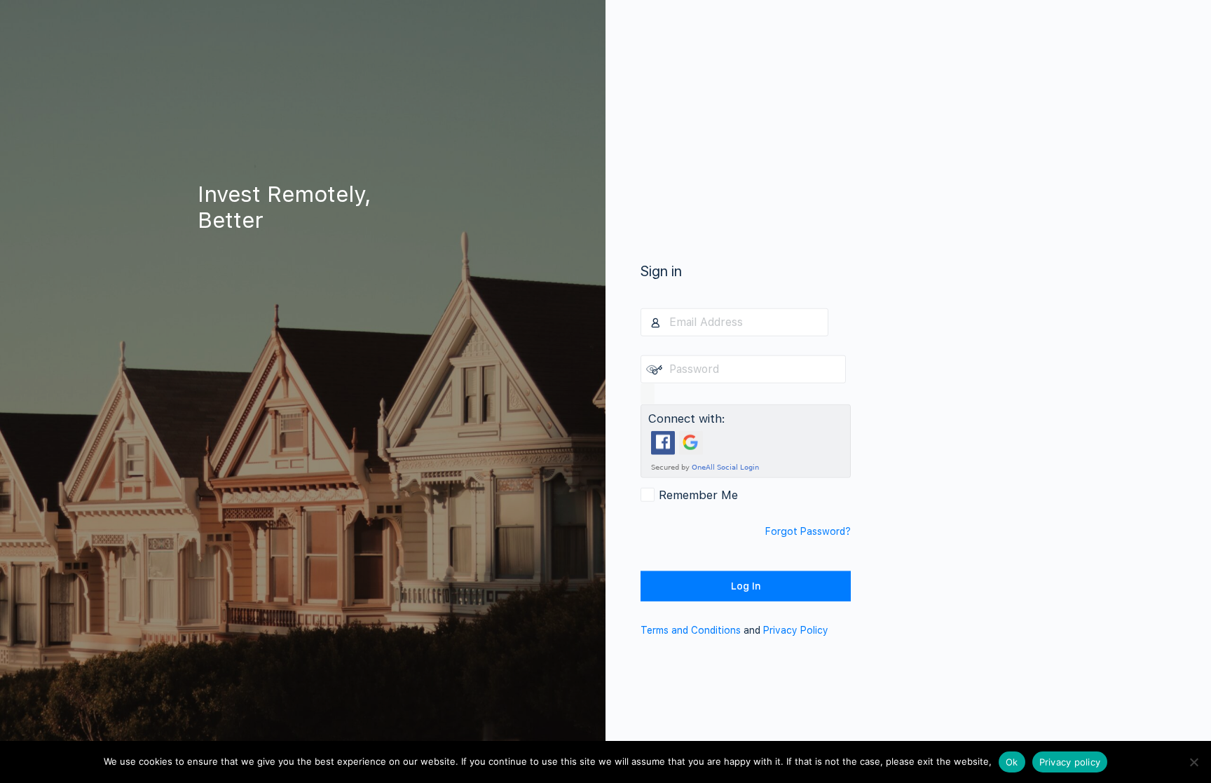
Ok (1012, 762)
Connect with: (686, 418)
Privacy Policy (795, 629)
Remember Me (698, 494)
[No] (1193, 762)
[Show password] (648, 393)
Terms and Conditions (691, 629)
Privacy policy (1070, 762)
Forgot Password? (808, 530)
